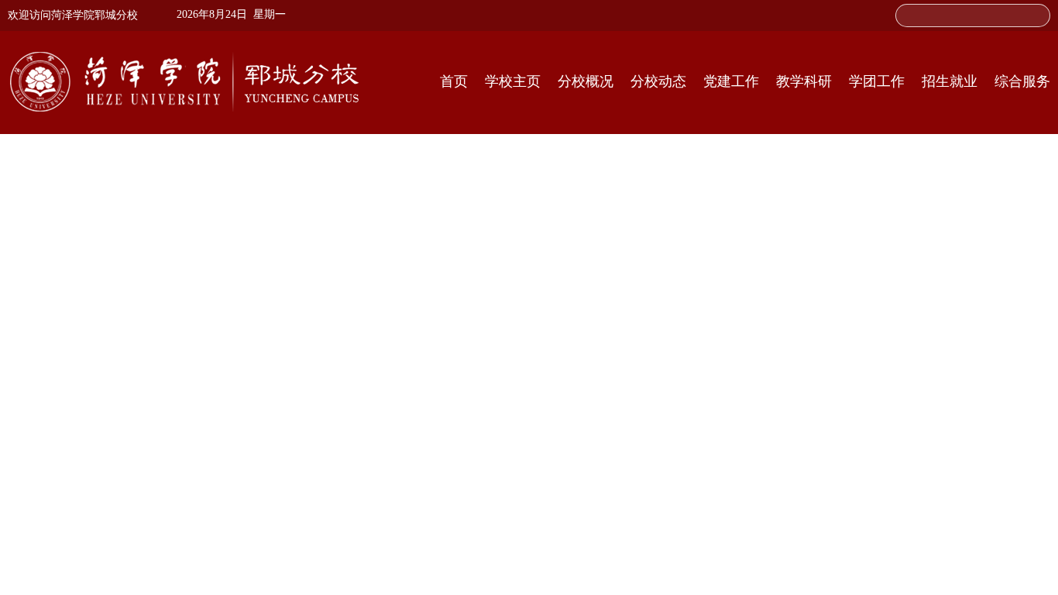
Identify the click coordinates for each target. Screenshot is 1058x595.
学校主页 (513, 81)
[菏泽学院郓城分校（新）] (185, 81)
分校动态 (658, 81)
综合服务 (1022, 81)
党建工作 (731, 81)
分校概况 (585, 81)
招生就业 (949, 81)
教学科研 (804, 81)
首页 (454, 81)
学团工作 (877, 81)
